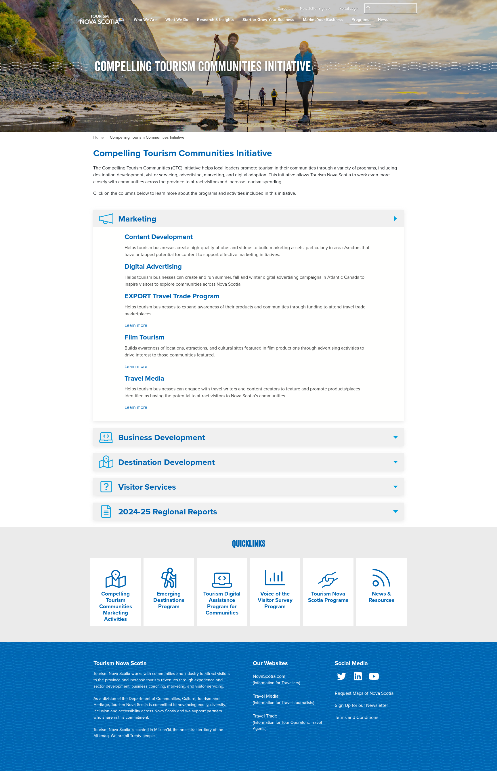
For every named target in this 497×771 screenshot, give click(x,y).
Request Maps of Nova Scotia (364, 693)
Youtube (374, 679)
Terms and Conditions (356, 717)
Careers (284, 8)
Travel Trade (265, 716)
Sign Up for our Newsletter (361, 705)
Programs (360, 19)
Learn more (136, 325)
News (383, 19)
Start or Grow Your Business (268, 19)
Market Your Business (323, 19)
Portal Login (349, 8)
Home (98, 137)
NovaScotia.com (269, 676)
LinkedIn (358, 679)
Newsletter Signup (315, 8)
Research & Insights (215, 19)
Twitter (342, 679)
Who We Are (145, 19)
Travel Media (265, 696)
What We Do (176, 19)
